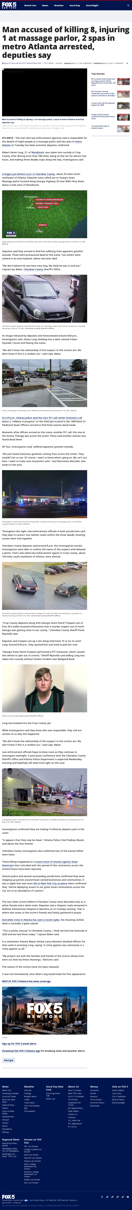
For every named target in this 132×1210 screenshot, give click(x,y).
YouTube (118, 1197)
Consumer (94, 1090)
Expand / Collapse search (128, 5)
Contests (72, 1117)
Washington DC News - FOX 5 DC (9, 1155)
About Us (73, 1086)
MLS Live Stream (31, 1182)
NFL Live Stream (31, 1146)
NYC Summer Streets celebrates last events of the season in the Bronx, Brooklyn (103, 93)
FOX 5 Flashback (119, 1096)
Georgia (59, 63)
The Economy (96, 1099)
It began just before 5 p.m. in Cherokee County (28, 174)
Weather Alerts (30, 1096)
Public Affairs (73, 1111)
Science (5, 1123)
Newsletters (7, 1129)
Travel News (29, 1102)
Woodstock (37, 152)
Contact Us (72, 1114)
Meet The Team (75, 1093)
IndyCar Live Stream (32, 1161)
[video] (123, 81)
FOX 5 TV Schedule (76, 1096)
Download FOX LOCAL (74, 1103)
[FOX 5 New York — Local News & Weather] (10, 5)
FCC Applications (75, 1123)
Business (94, 1096)
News (5, 1086)
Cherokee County (33, 269)
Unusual (5, 1119)
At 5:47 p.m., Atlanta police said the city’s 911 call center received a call (42, 417)
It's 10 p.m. (72, 1126)
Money (94, 1086)
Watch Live (6, 1090)
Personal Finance (97, 1102)
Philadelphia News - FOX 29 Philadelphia (10, 1149)
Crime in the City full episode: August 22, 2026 (103, 104)
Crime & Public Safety (8, 1112)
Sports (4, 1126)
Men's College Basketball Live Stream (30, 1166)
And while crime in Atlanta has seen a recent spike (30, 919)
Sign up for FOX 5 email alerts (19, 1043)
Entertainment (8, 1116)
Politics (5, 1108)
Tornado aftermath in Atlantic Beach (100, 127)
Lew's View (116, 1093)
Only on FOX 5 (120, 1086)
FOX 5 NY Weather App (32, 1107)
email (128, 1197)
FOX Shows (73, 1099)
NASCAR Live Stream (33, 1158)
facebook (102, 1197)
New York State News (8, 1100)
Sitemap (5, 1132)
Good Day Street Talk (53, 1094)
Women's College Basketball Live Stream (31, 1174)
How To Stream (74, 1090)
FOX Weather (29, 1111)
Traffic (27, 1099)
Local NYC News (9, 1096)
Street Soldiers (118, 1090)
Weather (29, 1086)
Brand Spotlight (118, 1102)
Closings (27, 1093)
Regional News (10, 1139)
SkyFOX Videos (118, 1099)
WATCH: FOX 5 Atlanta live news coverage (26, 981)
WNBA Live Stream (32, 1179)
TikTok (112, 1197)
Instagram (107, 1197)
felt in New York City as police (50, 883)
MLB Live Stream (31, 1155)
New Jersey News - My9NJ (10, 1144)
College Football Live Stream (33, 1150)
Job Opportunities (75, 1108)
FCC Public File (74, 1120)
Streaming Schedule (10, 1093)
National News (8, 1105)
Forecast (27, 1090)
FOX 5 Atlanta (48, 63)
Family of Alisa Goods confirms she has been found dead (103, 116)
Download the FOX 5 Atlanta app (21, 1050)
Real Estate (95, 1106)
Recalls (93, 1093)
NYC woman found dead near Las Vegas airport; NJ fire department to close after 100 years (103, 82)
